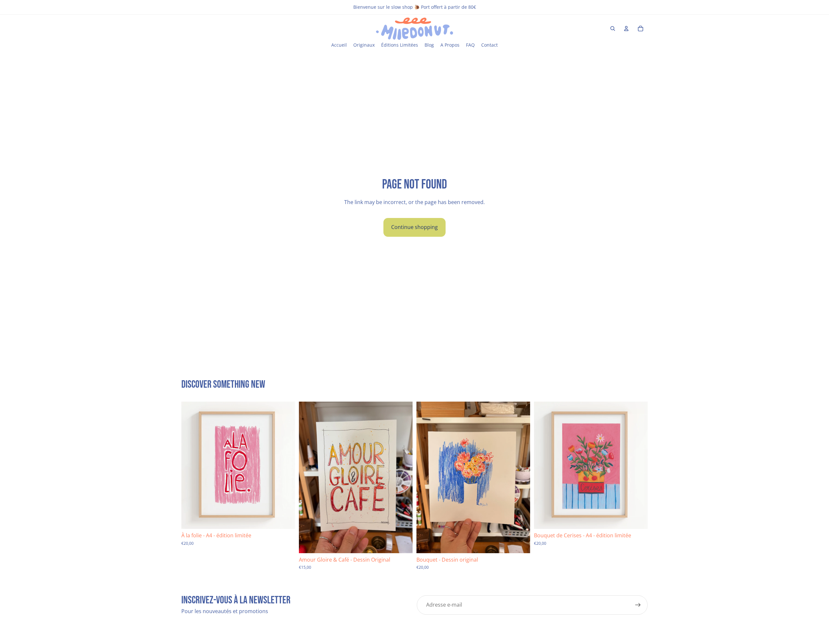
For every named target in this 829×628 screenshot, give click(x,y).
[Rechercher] (613, 28)
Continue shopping (414, 227)
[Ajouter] (285, 519)
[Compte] (626, 28)
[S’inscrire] (638, 605)
